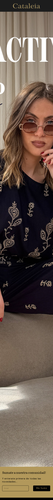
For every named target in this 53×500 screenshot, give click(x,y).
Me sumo (41, 488)
